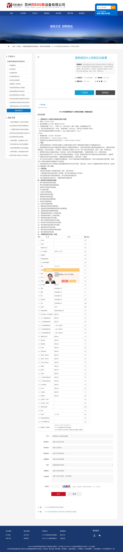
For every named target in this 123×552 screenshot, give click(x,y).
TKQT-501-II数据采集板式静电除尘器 (50, 538)
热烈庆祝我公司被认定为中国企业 (18, 155)
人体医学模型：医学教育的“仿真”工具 (19, 140)
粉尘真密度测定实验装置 (16, 137)
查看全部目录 (19, 110)
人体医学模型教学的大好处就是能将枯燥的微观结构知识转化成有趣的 (19, 148)
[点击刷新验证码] (66, 486)
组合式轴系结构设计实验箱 (17, 95)
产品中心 (35, 13)
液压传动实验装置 (45, 46)
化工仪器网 (92, 546)
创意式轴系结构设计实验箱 (17, 87)
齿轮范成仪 (12, 69)
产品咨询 (84, 93)
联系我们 (82, 13)
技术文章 (58, 13)
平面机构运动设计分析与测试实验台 (19, 106)
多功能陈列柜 (13, 73)
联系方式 (62, 535)
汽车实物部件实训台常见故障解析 (18, 144)
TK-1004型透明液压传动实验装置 (54, 507)
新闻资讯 (46, 13)
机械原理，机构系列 (15, 84)
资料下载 (70, 13)
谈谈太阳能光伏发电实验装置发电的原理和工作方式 (19, 125)
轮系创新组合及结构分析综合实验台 (19, 102)
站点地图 (73, 546)
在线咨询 (62, 538)
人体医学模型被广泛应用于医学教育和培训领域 (19, 122)
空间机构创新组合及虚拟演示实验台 (19, 98)
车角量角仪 (12, 65)
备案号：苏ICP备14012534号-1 (62, 546)
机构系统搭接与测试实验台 (17, 91)
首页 (11, 13)
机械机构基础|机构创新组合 (30, 46)
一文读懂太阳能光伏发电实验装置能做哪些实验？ (19, 129)
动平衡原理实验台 (14, 76)
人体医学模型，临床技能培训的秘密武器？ (19, 151)
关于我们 (23, 13)
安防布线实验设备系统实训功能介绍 (19, 133)
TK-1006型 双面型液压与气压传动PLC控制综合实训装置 (60, 511)
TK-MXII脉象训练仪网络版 (49, 535)
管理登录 (79, 546)
